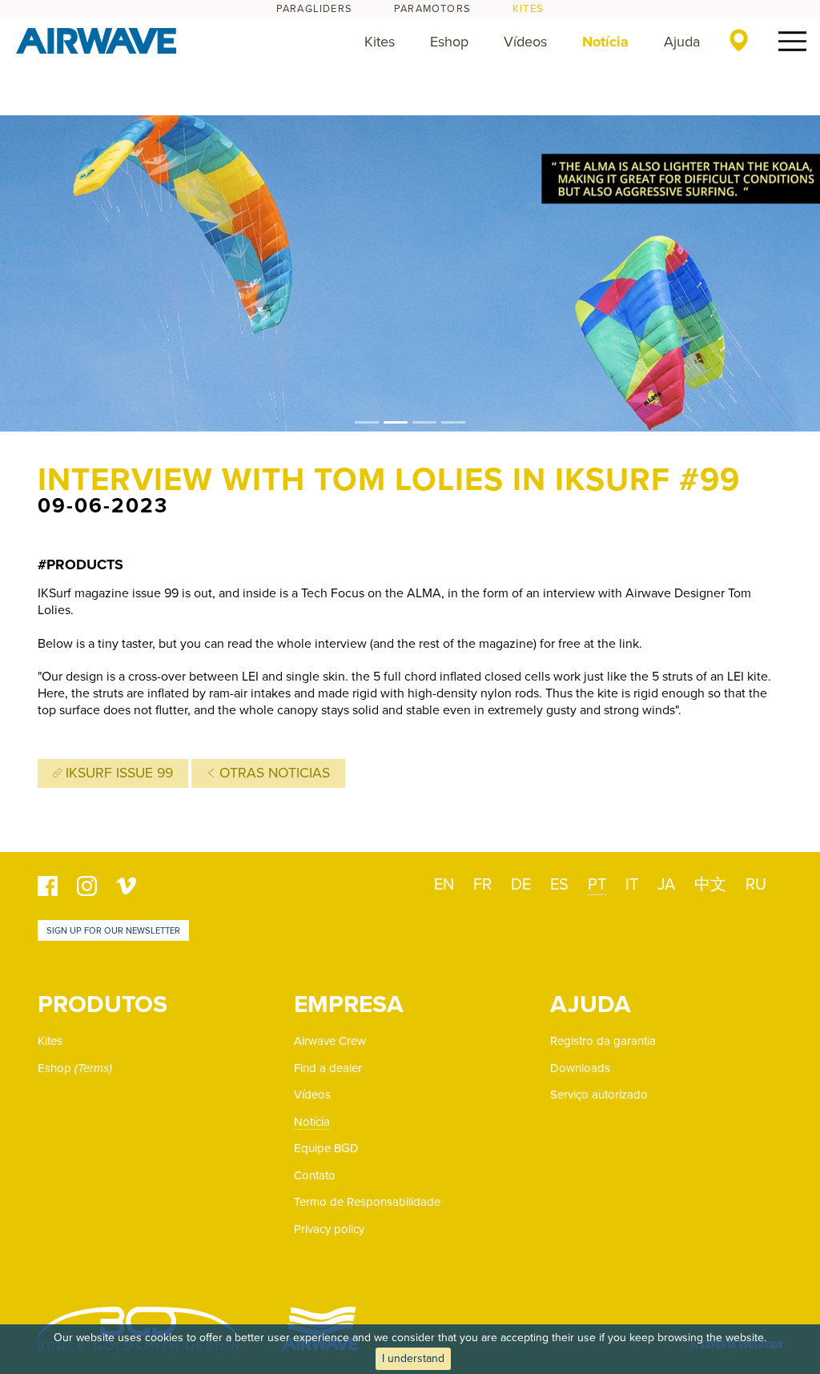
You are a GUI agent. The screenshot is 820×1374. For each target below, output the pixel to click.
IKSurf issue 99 (117, 773)
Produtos (102, 1004)
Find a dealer (328, 1068)
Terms (93, 1068)
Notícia (605, 41)
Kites (528, 8)
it (631, 884)
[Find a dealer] (739, 40)
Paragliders (314, 8)
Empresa (349, 1004)
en (444, 884)
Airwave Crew (330, 1041)
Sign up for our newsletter (113, 931)
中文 (710, 884)
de (521, 884)
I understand (413, 1358)
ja (666, 884)
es (559, 884)
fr (482, 884)
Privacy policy (329, 1229)
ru (756, 884)
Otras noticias (272, 773)
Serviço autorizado (599, 1094)
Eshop (449, 41)
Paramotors (432, 8)
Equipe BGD (326, 1148)
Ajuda (682, 41)
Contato (315, 1175)
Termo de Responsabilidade (367, 1202)
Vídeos (525, 41)
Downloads (580, 1068)
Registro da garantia (603, 1041)
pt (597, 884)
